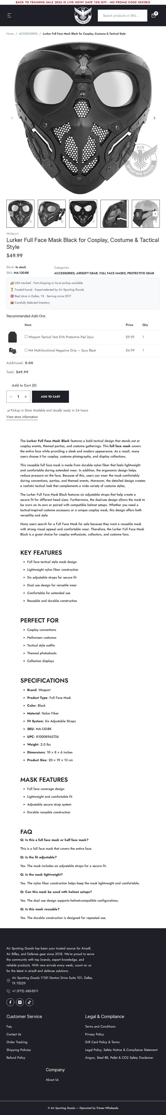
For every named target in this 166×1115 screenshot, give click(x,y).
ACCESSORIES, (64, 273)
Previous (10, 213)
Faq (9, 1026)
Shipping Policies (18, 1049)
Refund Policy (15, 1057)
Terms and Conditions (100, 1026)
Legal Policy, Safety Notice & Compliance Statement (121, 1049)
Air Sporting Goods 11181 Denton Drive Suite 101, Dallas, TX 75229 (52, 980)
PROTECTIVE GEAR (140, 273)
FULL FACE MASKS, (112, 273)
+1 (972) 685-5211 (25, 991)
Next (155, 213)
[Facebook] (10, 1002)
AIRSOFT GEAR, (87, 273)
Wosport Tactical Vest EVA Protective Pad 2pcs (61, 337)
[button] (9, 16)
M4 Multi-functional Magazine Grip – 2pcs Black (62, 350)
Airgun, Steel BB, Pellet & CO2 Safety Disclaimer (119, 1057)
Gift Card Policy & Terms (102, 1042)
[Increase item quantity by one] (25, 396)
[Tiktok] (29, 1002)
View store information (22, 416)
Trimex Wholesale (107, 1108)
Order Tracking (16, 1042)
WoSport (12, 234)
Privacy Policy (94, 1034)
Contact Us (13, 1034)
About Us (52, 1079)
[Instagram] (20, 1002)
